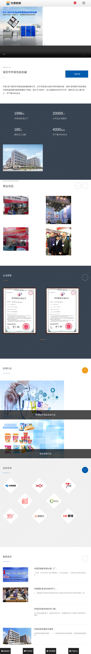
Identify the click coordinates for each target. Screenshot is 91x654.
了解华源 (76, 74)
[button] (44, 44)
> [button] (85, 186)
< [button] (78, 186)
